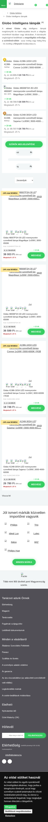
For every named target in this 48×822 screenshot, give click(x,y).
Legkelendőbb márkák (11, 689)
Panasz (5, 652)
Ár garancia (7, 671)
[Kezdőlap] (4, 13)
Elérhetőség (7, 604)
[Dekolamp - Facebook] (4, 761)
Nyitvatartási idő (9, 711)
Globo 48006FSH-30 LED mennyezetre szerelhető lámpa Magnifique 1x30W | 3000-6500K (22, 316)
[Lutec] (35, 534)
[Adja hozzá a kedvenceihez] (24, 190)
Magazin (5, 611)
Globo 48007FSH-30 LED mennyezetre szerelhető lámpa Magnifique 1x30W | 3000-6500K (22, 240)
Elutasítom (10, 816)
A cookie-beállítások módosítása (16, 695)
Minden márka (24, 562)
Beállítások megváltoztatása (18, 811)
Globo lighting (15, 13)
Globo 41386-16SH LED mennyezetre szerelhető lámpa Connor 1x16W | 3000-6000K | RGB (23, 393)
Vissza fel (6, 496)
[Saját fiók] (40, 4)
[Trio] (35, 526)
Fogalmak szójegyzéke (12, 624)
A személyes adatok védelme (15, 665)
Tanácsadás (7, 617)
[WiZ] (35, 543)
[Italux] (12, 543)
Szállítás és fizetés (10, 658)
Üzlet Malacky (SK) (10, 717)
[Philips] (12, 526)
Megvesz (36, 255)
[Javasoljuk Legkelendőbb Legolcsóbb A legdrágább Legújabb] (24, 180)
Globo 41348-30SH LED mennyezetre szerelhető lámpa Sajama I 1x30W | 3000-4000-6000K (24, 469)
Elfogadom (10, 807)
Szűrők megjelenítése (22, 144)
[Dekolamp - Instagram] (10, 761)
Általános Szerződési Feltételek (15, 646)
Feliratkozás (35, 735)
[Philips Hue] (12, 552)
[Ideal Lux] (12, 534)
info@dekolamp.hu (13, 755)
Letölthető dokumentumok (13, 630)
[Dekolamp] (18, 4)
